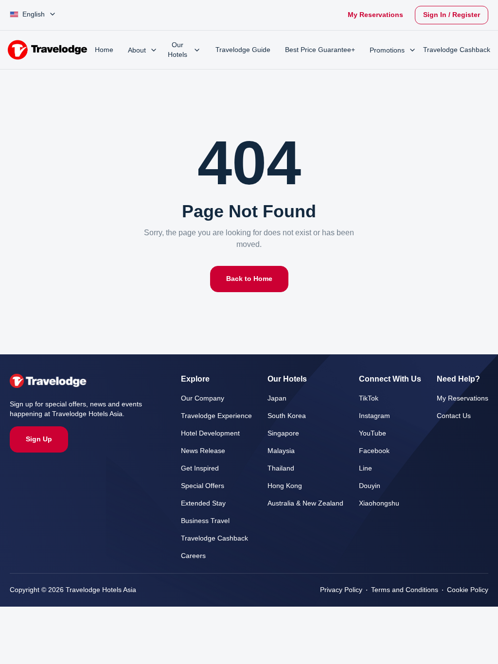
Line (361, 468)
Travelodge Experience (209, 415)
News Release (196, 450)
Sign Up (39, 439)
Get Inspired (193, 468)
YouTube (368, 433)
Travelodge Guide (237, 49)
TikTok (365, 398)
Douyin (366, 485)
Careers (186, 555)
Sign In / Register (449, 14)
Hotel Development (205, 433)
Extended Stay (197, 503)
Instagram (371, 415)
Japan (269, 398)
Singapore (276, 433)
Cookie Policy (467, 589)
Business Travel (198, 520)
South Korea (281, 415)
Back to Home (249, 278)
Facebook (370, 450)
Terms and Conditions (402, 589)
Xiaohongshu (375, 503)
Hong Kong (278, 485)
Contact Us (453, 415)
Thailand (274, 468)
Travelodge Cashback (207, 538)
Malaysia (274, 450)
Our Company (196, 398)
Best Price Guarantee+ (318, 49)
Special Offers (196, 485)
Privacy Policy (337, 589)
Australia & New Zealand (300, 503)
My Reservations (370, 14)
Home (104, 49)
